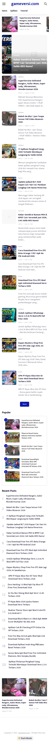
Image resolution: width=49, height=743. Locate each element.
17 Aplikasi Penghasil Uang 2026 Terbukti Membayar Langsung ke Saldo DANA (31, 152)
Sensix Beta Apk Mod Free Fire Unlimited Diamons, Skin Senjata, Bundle (27, 655)
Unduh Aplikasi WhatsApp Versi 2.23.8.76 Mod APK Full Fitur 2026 (31, 316)
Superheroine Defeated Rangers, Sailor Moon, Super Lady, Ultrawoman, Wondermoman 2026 (30, 22)
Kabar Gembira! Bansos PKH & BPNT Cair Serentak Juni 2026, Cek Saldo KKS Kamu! (23, 63)
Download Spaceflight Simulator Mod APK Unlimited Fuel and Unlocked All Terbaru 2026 (31, 463)
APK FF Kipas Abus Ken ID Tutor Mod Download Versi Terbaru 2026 (31, 378)
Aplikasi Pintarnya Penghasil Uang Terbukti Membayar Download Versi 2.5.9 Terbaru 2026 (27, 664)
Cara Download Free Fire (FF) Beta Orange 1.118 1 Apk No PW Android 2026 (32, 253)
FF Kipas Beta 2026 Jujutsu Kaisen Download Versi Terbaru (23, 603)
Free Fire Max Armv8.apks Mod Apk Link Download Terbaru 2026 (26, 638)
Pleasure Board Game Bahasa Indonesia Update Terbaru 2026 (32, 435)
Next (25, 404)
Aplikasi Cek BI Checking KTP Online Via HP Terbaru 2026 (26, 629)
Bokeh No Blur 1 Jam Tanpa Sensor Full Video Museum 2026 (31, 119)
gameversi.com (25, 3)
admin (6, 70)
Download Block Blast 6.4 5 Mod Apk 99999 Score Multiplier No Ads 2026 (27, 620)
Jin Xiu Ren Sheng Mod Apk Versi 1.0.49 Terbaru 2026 (26, 595)
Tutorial (24, 11)
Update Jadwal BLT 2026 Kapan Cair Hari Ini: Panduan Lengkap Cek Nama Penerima (32, 184)
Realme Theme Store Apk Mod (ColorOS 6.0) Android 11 (26, 612)
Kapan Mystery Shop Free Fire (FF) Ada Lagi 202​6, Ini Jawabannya (30, 345)
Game (4, 11)
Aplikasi (13, 11)
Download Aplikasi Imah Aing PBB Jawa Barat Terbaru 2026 (26, 646)
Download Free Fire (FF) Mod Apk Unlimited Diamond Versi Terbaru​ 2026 (32, 283)
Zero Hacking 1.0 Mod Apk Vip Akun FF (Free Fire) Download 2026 (25, 586)
